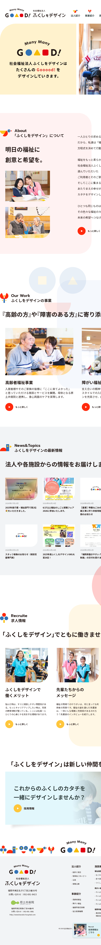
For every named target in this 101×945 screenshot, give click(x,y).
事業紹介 (89, 15)
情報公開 (76, 884)
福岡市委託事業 (79, 907)
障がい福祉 (77, 903)
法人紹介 (75, 15)
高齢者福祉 (77, 899)
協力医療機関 (78, 911)
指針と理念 (77, 872)
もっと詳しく (94, 230)
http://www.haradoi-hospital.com (23, 914)
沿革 (74, 880)
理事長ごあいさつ (79, 876)
